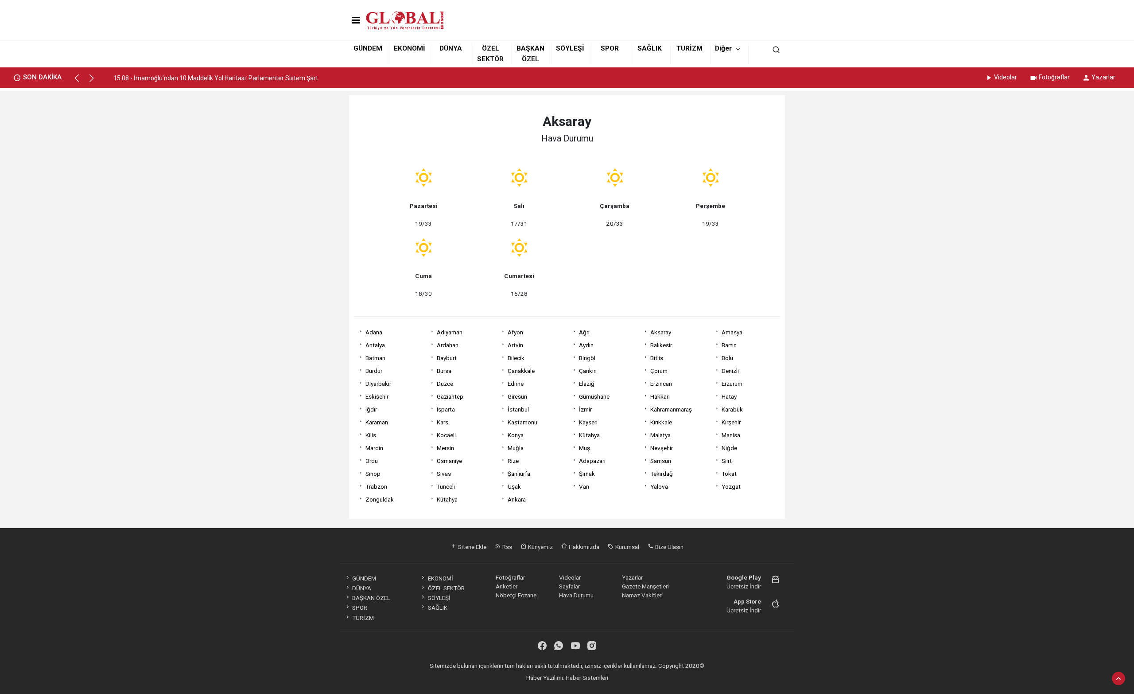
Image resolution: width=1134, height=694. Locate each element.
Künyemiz (540, 546)
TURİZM (689, 48)
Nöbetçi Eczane (516, 595)
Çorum (659, 370)
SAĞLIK (649, 48)
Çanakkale (521, 370)
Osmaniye (449, 460)
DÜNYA (450, 48)
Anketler (506, 586)
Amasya (732, 332)
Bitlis (656, 357)
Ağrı (584, 332)
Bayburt (447, 357)
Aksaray (660, 332)
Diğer (723, 48)
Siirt (727, 460)
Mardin (374, 447)
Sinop (373, 473)
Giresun (517, 396)
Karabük (732, 409)
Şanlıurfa (519, 473)
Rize (513, 460)
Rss (506, 546)
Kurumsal (626, 546)
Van (584, 486)
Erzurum (732, 383)
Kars (442, 422)
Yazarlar (1103, 77)
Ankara (517, 499)
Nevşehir (661, 447)
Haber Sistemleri (587, 677)
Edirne (516, 383)
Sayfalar (569, 586)
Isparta (446, 409)
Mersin (445, 447)
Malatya (660, 435)
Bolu (727, 357)
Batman (375, 357)
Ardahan (447, 345)
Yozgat (731, 486)
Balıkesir (661, 345)
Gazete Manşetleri (645, 586)
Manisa (731, 435)
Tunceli (446, 486)
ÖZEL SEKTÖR (446, 588)
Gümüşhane (594, 396)
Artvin (515, 345)
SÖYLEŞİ (570, 48)
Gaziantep (450, 396)
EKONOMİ (409, 48)
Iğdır (371, 409)
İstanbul (518, 409)
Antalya (375, 345)
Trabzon (376, 486)
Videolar (1005, 77)
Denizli (730, 370)
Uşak (514, 486)
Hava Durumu (576, 595)
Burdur (373, 370)
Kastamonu (522, 422)
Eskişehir (376, 396)
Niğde (729, 447)
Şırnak (587, 473)
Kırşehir (731, 422)
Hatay (729, 396)
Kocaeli (446, 435)
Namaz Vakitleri (642, 595)
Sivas (444, 473)
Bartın (729, 345)
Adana (373, 332)
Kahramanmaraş (671, 409)
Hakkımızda (583, 546)
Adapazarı (592, 460)
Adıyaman (449, 332)
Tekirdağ (661, 473)
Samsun (660, 460)
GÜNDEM (367, 48)
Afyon (515, 332)
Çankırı (588, 370)
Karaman (376, 422)
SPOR (610, 48)
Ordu (371, 460)
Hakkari (660, 396)
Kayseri (588, 422)
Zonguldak (379, 499)
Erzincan (661, 383)
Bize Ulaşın (669, 546)
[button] (81, 82)
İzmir (585, 409)
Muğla (516, 447)
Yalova (659, 486)
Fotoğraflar (1054, 77)
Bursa (444, 370)
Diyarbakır (378, 383)
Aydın (586, 345)
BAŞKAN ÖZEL (371, 597)
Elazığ (586, 383)
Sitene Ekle (471, 546)
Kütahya (589, 435)
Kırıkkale (661, 422)
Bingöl (587, 357)
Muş (584, 447)
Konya (516, 435)
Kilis (370, 435)
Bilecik (516, 357)
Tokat (729, 473)
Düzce (445, 383)
